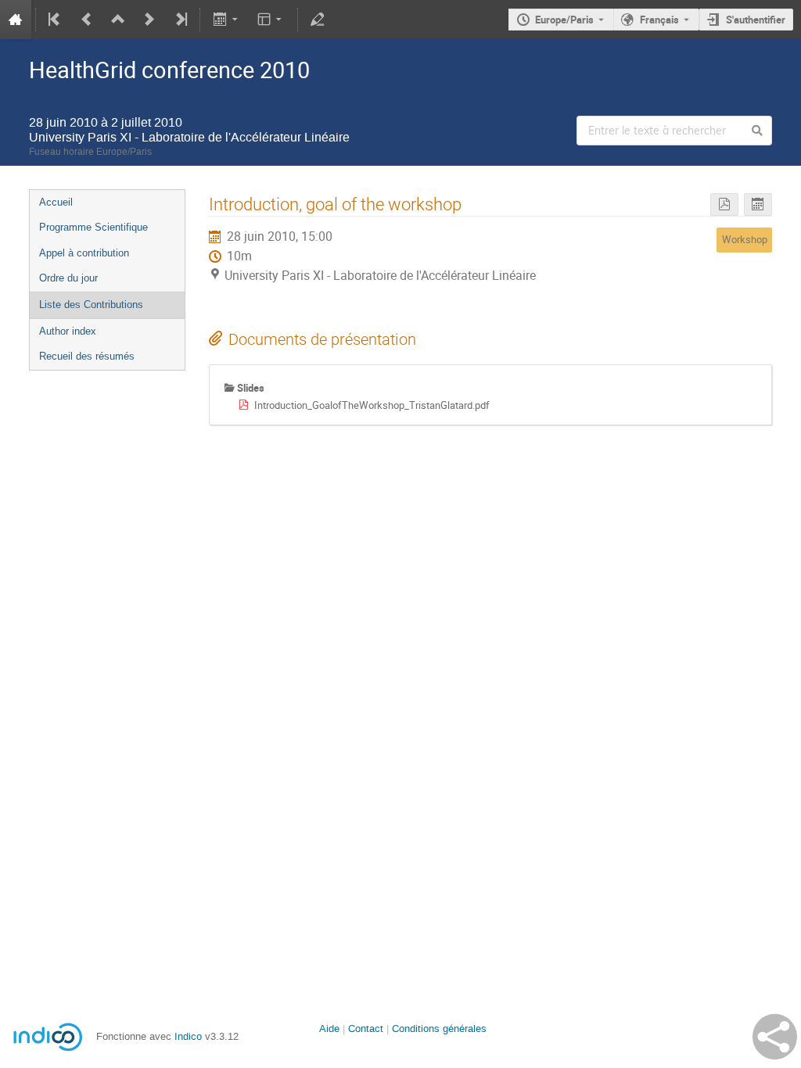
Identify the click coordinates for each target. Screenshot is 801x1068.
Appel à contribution (84, 253)
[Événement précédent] (86, 19)
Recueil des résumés (87, 356)
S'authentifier (755, 20)
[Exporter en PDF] (724, 204)
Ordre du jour (68, 278)
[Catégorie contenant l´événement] (118, 19)
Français (659, 20)
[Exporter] (226, 19)
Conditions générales (439, 1028)
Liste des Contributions (91, 304)
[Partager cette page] (775, 1036)
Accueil (56, 202)
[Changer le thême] (271, 19)
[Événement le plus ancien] (55, 19)
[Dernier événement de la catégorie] (180, 19)
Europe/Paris (564, 20)
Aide (329, 1028)
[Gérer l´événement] (317, 19)
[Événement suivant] (149, 19)
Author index (67, 331)
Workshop (744, 239)
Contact (365, 1028)
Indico (188, 1036)
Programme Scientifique (93, 227)
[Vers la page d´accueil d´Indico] (15, 19)
